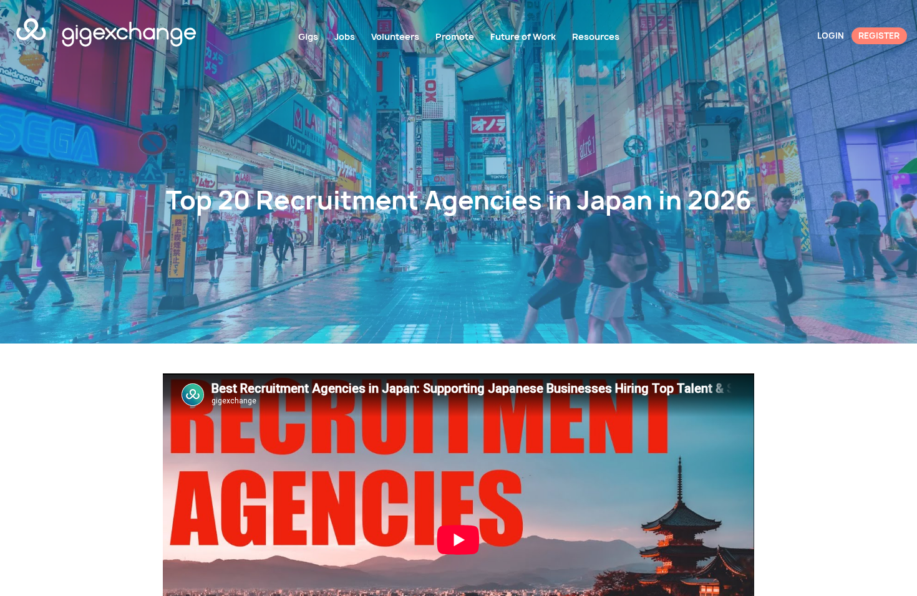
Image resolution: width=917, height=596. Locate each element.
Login (830, 35)
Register (879, 35)
